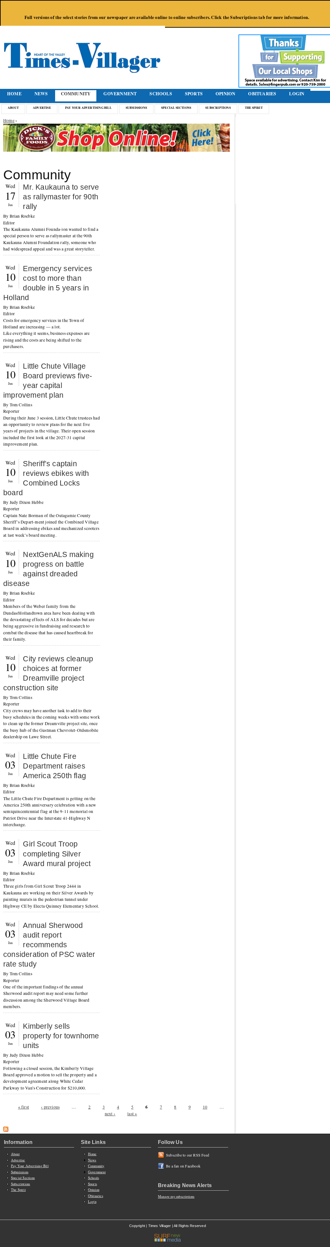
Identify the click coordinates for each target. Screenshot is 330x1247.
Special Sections (176, 107)
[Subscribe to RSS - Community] (5, 1130)
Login (296, 93)
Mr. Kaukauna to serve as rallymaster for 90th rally (61, 197)
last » (132, 1114)
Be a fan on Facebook (183, 1165)
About (13, 107)
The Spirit (254, 107)
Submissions (136, 107)
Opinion (225, 93)
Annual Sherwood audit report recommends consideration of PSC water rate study (49, 944)
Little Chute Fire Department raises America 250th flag (54, 766)
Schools (161, 93)
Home (14, 93)
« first (23, 1107)
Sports (194, 93)
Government (120, 93)
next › (110, 1114)
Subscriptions (218, 107)
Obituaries (262, 93)
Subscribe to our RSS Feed (187, 1154)
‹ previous (50, 1107)
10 (205, 1107)
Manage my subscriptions (176, 1196)
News (41, 93)
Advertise (42, 107)
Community (76, 93)
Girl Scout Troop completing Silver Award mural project (57, 853)
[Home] (83, 50)
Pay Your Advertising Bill (88, 107)
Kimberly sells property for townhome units (61, 1036)
